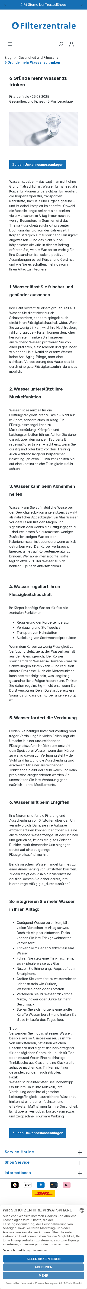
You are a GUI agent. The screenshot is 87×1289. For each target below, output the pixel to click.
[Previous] (5, 4)
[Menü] (10, 44)
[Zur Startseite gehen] (43, 25)
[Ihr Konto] (71, 44)
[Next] (82, 4)
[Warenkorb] (79, 42)
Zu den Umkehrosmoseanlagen (37, 164)
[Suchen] (60, 44)
